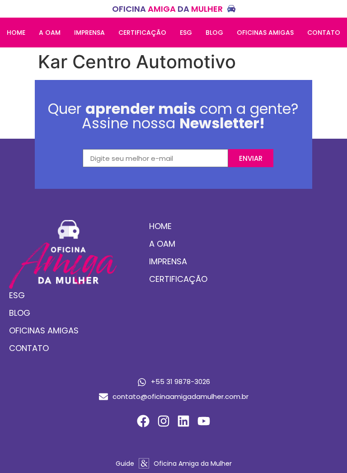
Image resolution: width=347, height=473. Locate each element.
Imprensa (89, 32)
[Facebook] (143, 421)
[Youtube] (204, 421)
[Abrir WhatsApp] (324, 450)
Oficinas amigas (265, 32)
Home (16, 32)
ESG (186, 32)
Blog (214, 32)
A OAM (50, 32)
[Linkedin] (184, 421)
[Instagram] (163, 421)
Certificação (142, 32)
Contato (323, 32)
